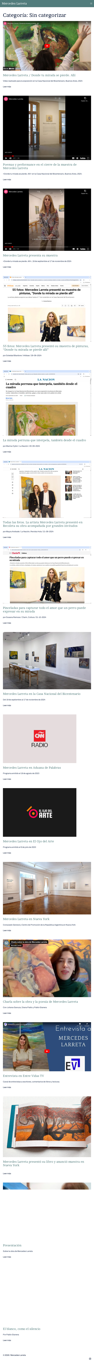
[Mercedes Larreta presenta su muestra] (47, 219)
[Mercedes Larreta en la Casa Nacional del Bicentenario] (47, 660)
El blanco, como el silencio (21, 1329)
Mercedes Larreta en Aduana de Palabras (32, 767)
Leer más (7, 87)
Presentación (12, 1245)
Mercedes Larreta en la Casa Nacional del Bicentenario (42, 694)
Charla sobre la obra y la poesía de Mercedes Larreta (40, 1001)
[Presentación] (47, 1212)
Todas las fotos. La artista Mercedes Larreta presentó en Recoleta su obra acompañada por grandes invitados (42, 524)
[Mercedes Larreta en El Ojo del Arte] (39, 812)
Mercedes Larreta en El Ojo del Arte (28, 841)
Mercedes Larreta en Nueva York (26, 919)
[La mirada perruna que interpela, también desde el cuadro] (47, 403)
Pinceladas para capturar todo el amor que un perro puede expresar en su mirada (44, 609)
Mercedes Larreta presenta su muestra (30, 255)
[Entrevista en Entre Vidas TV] (47, 1047)
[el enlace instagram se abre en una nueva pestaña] (90, 1358)
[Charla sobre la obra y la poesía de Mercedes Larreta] (47, 968)
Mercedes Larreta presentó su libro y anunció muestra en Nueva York (43, 1163)
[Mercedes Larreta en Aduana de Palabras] (39, 739)
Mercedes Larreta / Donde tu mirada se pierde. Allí (39, 75)
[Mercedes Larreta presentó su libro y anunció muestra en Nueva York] (47, 1127)
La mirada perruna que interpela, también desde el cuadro (44, 440)
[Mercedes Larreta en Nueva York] (47, 888)
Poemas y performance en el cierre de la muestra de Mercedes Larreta (40, 166)
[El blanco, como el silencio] (47, 1295)
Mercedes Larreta (14, 3)
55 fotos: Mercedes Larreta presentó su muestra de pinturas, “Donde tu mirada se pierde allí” (46, 347)
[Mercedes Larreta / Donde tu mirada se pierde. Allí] (47, 46)
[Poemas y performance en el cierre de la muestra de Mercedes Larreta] (47, 128)
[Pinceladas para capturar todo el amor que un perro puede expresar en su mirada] (47, 575)
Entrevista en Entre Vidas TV (23, 1076)
